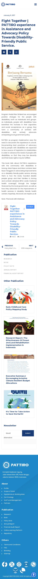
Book (6, 262)
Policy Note (9, 266)
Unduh (30, 207)
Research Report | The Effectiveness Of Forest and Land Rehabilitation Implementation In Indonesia (17, 342)
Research (8, 259)
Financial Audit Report (14, 273)
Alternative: (8, 438)
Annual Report (10, 270)
